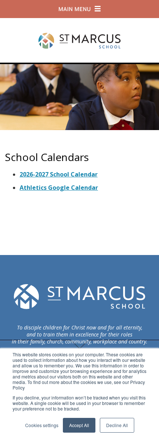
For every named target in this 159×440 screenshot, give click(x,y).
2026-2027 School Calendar (59, 174)
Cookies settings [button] (41, 425)
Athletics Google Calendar (59, 188)
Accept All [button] (79, 425)
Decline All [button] (117, 425)
